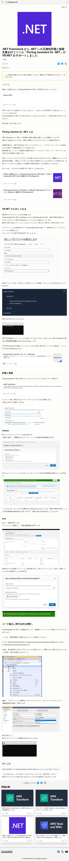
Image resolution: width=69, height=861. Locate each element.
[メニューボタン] (2, 2)
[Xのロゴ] (62, 852)
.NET (5, 59)
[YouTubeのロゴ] (66, 852)
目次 (63, 7)
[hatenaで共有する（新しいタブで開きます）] (59, 64)
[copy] (64, 291)
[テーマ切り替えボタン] (67, 2)
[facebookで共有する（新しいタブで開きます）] (62, 64)
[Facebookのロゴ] (58, 852)
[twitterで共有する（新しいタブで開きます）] (66, 64)
